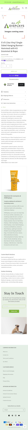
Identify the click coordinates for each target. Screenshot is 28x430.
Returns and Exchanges (8, 371)
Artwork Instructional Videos (10, 393)
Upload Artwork (7, 397)
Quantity (3, 63)
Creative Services (7, 400)
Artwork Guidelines (7, 390)
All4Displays (12, 427)
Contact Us (5, 355)
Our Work (5, 361)
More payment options (14, 79)
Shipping (2, 56)
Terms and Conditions (8, 358)
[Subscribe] (23, 410)
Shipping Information (8, 374)
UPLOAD (21, 84)
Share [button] (4, 107)
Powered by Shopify (17, 427)
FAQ (4, 377)
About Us (5, 351)
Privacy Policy (6, 381)
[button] (2, 8)
